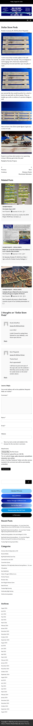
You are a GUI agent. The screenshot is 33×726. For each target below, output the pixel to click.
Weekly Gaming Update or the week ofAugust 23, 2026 (14, 534)
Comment (4, 395)
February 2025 (4, 660)
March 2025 (4, 657)
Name (3, 417)
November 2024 (5, 668)
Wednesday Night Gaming (7, 591)
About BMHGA (16, 496)
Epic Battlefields (5, 571)
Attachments (5, 448)
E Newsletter (4, 568)
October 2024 (4, 671)
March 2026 (4, 622)
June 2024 (3, 683)
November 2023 (5, 703)
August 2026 (4, 608)
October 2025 (4, 637)
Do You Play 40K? (16, 505)
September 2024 (5, 674)
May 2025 (3, 651)
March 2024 (4, 691)
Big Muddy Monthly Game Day (8, 556)
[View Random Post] (27, 20)
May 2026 (3, 617)
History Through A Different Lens (16, 500)
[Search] (30, 20)
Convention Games (5, 562)
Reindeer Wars (4, 579)
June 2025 (3, 648)
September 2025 (5, 640)
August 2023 (4, 712)
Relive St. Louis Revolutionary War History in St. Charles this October (16, 250)
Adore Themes (25, 723)
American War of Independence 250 (9, 551)
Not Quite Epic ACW (9, 209)
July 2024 (3, 680)
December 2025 (5, 631)
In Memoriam (16, 515)
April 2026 (3, 619)
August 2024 (4, 677)
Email (3, 425)
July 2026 (3, 611)
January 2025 (4, 663)
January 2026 (4, 628)
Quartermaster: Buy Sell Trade (16, 510)
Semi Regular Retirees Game (7, 582)
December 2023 (5, 700)
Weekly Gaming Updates (7, 594)
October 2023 (4, 706)
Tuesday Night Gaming (6, 588)
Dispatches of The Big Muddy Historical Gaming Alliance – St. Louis (16, 565)
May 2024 (3, 686)
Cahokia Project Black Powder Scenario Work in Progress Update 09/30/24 (15, 293)
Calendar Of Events (16, 491)
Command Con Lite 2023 (7, 559)
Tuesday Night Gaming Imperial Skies (9, 541)
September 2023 (5, 709)
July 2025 (3, 645)
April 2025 (3, 654)
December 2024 (5, 665)
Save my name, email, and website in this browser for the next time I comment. (16, 443)
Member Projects (12, 161)
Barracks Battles (4, 553)
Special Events (17, 247)
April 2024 (3, 688)
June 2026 (3, 614)
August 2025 (4, 642)
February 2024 (4, 694)
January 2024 (4, 697)
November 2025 (5, 634)
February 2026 (4, 625)
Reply (5, 341)
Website (3, 434)
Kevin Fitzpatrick (23, 31)
